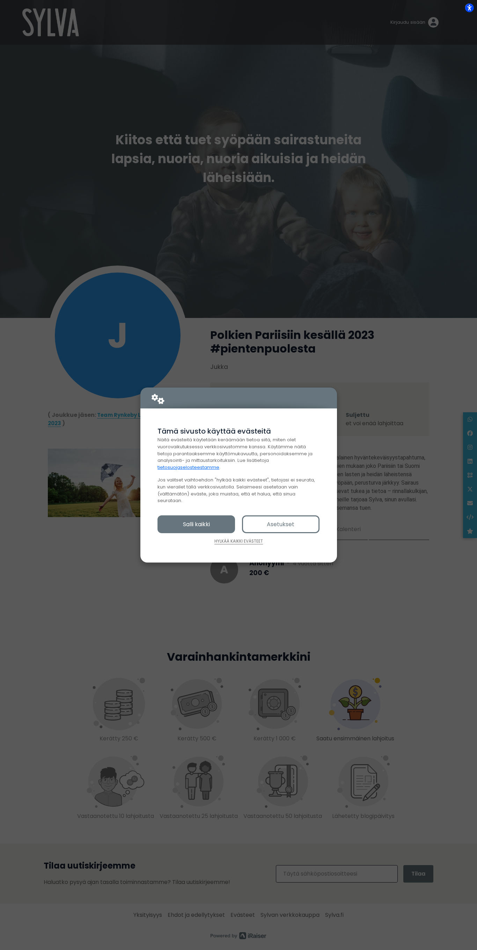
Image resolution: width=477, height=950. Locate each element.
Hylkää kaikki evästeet (238, 541)
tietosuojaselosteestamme (188, 467)
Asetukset (280, 524)
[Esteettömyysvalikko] (469, 7)
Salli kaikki (196, 524)
